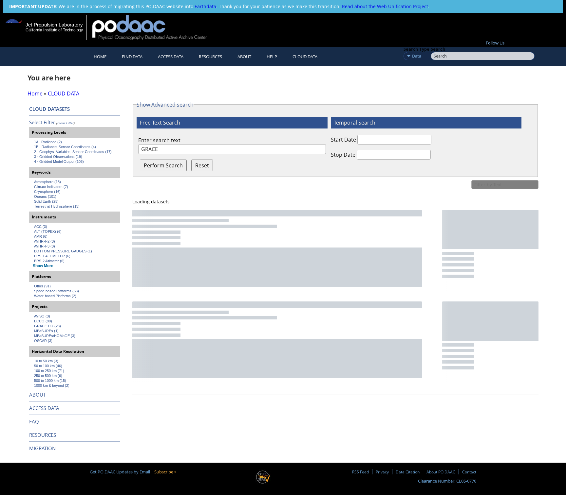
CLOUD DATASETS (49, 109)
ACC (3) (40, 227)
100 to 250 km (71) (49, 371)
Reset (202, 165)
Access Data (170, 57)
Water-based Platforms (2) (55, 296)
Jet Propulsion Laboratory (54, 24)
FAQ (34, 421)
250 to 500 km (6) (48, 376)
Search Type (416, 49)
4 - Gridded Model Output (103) (59, 161)
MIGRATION (42, 448)
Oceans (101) (45, 196)
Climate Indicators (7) (51, 187)
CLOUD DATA (304, 57)
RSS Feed (360, 471)
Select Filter (42, 122)
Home (100, 57)
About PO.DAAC (440, 471)
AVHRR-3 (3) (44, 246)
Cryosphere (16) (47, 192)
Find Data (132, 57)
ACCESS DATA (44, 408)
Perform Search (163, 165)
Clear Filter (65, 123)
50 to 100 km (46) (48, 366)
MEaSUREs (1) (46, 331)
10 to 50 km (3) (46, 361)
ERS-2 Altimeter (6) (49, 261)
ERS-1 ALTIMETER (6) (52, 256)
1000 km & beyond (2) (51, 385)
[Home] (155, 27)
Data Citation (408, 471)
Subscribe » (165, 472)
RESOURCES (210, 57)
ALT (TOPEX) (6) (48, 231)
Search (438, 49)
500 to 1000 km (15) (50, 381)
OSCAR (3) (43, 341)
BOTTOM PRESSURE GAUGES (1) (63, 251)
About (244, 57)
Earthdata (205, 6)
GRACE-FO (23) (47, 326)
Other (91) (42, 286)
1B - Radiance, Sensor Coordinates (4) (65, 147)
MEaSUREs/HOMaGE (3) (54, 336)
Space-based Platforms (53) (56, 291)
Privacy (382, 471)
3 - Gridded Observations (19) (58, 157)
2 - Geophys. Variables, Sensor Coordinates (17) (73, 152)
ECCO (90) (43, 321)
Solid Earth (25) (46, 201)
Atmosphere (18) (47, 182)
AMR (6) (40, 236)
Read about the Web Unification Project (385, 6)
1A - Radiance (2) (48, 142)
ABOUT (37, 394)
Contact (469, 471)
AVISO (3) (42, 316)
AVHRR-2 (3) (44, 241)
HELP (272, 57)
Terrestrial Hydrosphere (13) (57, 206)
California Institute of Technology (54, 30)
